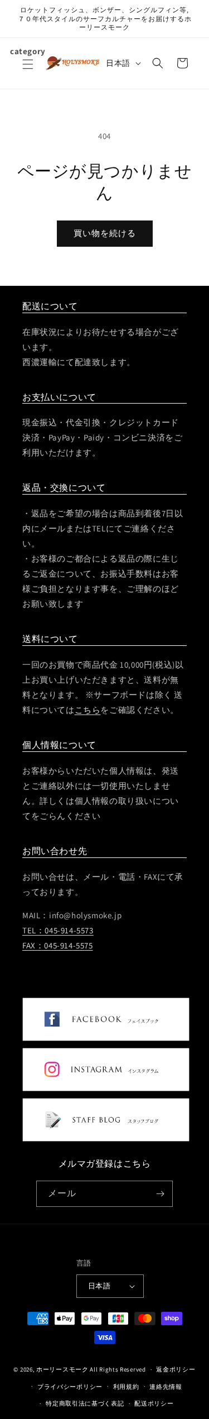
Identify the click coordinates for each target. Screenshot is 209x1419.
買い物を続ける (105, 233)
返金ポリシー (175, 1369)
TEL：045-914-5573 (58, 930)
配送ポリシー (153, 1403)
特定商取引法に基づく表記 (85, 1403)
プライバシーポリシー (70, 1387)
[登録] (160, 1194)
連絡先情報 (165, 1387)
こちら (88, 709)
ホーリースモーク (62, 1369)
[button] (28, 71)
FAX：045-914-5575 (57, 945)
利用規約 (126, 1387)
